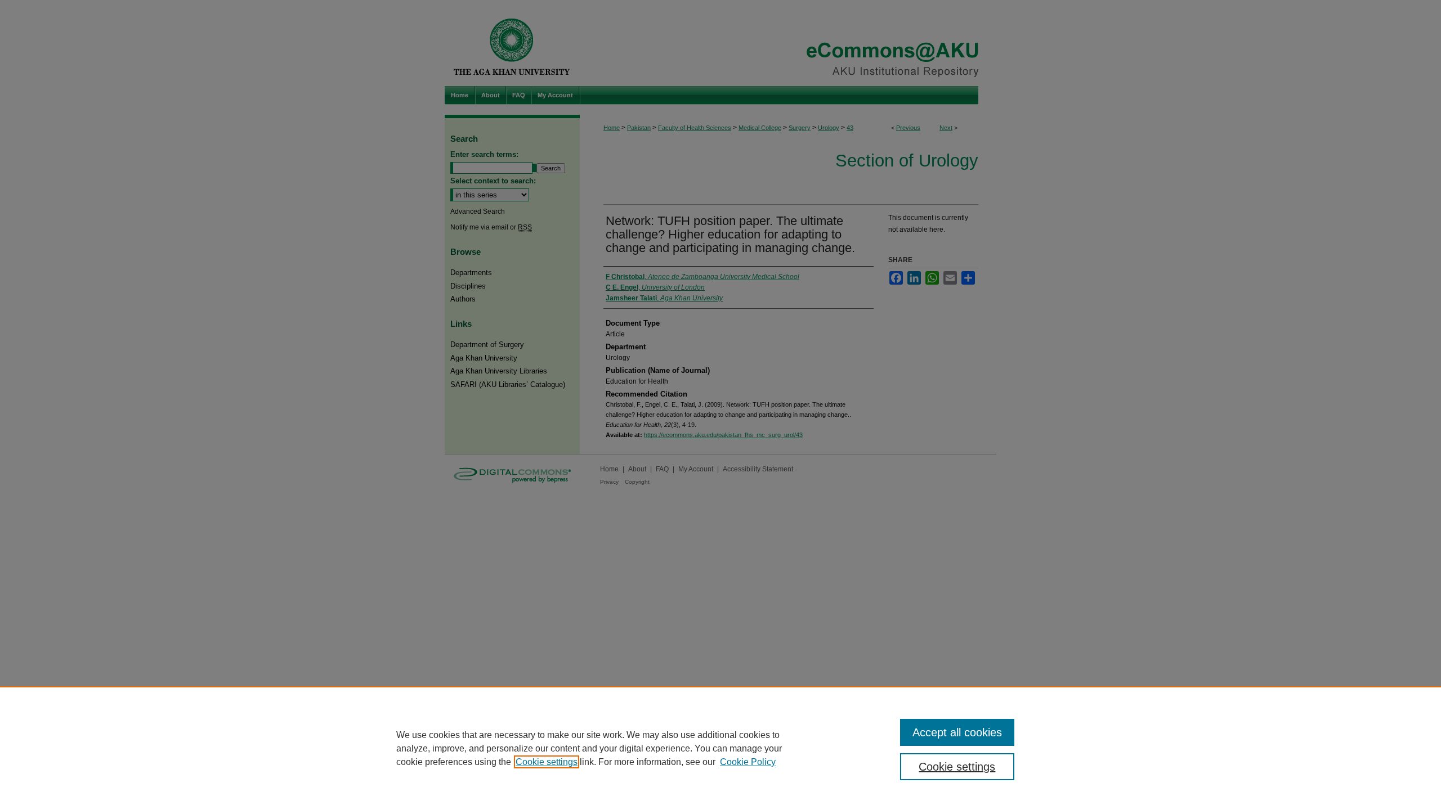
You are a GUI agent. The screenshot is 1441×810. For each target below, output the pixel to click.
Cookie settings (547, 762)
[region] (720, 748)
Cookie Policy (748, 762)
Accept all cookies (957, 732)
